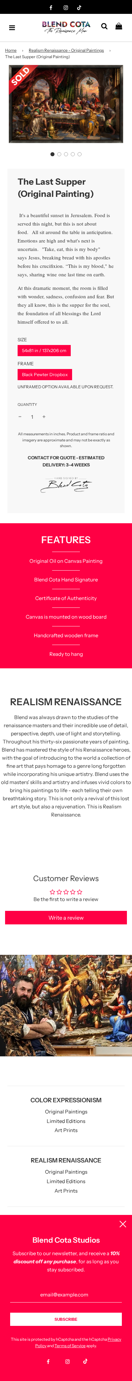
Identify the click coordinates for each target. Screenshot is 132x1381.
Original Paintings (66, 1111)
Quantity (27, 404)
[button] (52, 154)
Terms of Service (70, 1345)
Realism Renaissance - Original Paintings (66, 50)
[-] (20, 417)
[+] (44, 417)
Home (11, 50)
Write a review (66, 917)
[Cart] (121, 27)
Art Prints (66, 1130)
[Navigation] (12, 28)
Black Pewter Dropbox (45, 374)
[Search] (107, 27)
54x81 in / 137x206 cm (44, 350)
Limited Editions (66, 1121)
